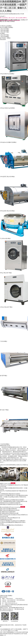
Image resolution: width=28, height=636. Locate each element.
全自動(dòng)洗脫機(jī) (5, 26)
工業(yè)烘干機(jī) (4, 32)
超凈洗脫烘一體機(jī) (5, 38)
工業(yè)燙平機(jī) (4, 35)
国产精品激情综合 (16, 633)
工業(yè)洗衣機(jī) (4, 29)
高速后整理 (3, 39)
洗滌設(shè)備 (3, 595)
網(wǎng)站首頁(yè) (4, 17)
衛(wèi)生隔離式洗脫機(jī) (6, 27)
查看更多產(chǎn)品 (5, 445)
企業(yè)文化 (3, 464)
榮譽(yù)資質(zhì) (17, 464)
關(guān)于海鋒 (3, 20)
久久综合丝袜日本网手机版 (21, 632)
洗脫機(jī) (23, 19)
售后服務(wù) (10, 20)
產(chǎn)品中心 (12, 17)
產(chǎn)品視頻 (19, 17)
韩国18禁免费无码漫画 (6, 633)
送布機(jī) (2, 33)
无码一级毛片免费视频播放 (7, 632)
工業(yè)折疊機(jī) (4, 36)
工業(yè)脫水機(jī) (4, 30)
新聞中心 (25, 17)
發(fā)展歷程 (10, 464)
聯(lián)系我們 (16, 20)
